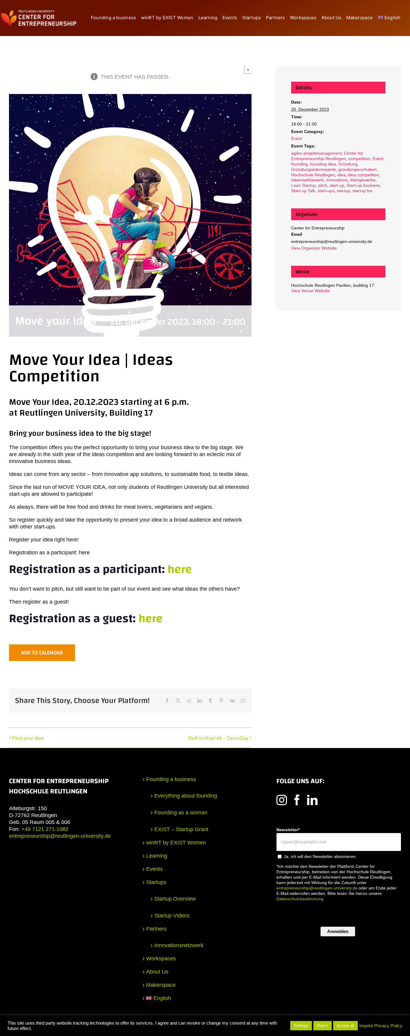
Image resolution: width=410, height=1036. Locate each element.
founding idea (323, 164)
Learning (156, 856)
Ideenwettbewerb (307, 179)
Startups (156, 882)
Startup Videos (172, 916)
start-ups (326, 190)
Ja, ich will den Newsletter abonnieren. (320, 856)
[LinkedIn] (312, 800)
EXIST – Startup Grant (181, 829)
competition (359, 158)
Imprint (366, 1025)
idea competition (363, 174)
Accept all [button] (345, 1025)
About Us (157, 972)
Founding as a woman (180, 813)
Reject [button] (322, 1025)
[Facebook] (297, 800)
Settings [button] (301, 1025)
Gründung (347, 164)
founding (299, 164)
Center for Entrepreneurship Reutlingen (327, 156)
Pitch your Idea (28, 738)
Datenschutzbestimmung (300, 898)
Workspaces (161, 959)
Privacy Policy (388, 1025)
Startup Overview (175, 899)
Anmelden (337, 931)
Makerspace (161, 985)
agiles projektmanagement (316, 153)
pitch (322, 185)
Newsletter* (288, 829)
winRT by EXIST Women (176, 843)
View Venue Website (310, 290)
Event (296, 138)
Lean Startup (303, 185)
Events (154, 869)
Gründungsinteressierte (313, 169)
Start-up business (363, 185)
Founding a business (171, 779)
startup (343, 190)
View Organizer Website (314, 248)
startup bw (362, 190)
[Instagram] (281, 800)
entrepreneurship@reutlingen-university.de (60, 836)
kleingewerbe (362, 179)
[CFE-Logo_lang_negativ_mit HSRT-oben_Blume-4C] (38, 13)
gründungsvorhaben (357, 169)
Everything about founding (185, 796)
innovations (337, 179)
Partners (156, 929)
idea (341, 174)
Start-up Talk (303, 190)
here (179, 569)
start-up (337, 185)
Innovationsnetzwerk (178, 945)
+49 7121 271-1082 (44, 829)
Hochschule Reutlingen (313, 174)
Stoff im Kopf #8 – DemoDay (218, 738)
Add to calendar (42, 653)
